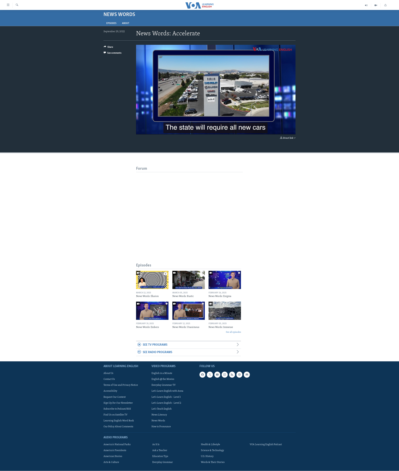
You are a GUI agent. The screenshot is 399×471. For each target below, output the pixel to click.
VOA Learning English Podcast (266, 444)
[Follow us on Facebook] (202, 375)
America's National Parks (117, 444)
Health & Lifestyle (210, 444)
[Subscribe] (247, 375)
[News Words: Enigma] (225, 280)
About (125, 23)
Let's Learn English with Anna (167, 391)
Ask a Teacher (159, 450)
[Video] (376, 5)
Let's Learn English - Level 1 (166, 397)
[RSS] (232, 375)
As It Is (155, 444)
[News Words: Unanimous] (188, 311)
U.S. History (207, 456)
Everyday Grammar (162, 462)
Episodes (111, 23)
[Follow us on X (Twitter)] (210, 375)
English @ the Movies (162, 379)
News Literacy (159, 415)
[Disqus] (189, 211)
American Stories (112, 456)
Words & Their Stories (213, 462)
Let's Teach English (161, 409)
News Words (158, 421)
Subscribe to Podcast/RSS (117, 409)
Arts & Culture (111, 462)
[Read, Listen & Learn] (385, 5)
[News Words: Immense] (225, 311)
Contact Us (109, 379)
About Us (108, 373)
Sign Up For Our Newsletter (118, 403)
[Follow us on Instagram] (225, 375)
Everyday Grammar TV (163, 385)
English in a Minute (161, 373)
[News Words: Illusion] (152, 280)
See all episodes (233, 332)
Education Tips (160, 456)
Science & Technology (212, 450)
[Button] (108, 48)
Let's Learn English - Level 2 (166, 403)
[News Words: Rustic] (188, 280)
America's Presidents (114, 450)
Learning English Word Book (118, 421)
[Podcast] (239, 375)
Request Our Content (114, 397)
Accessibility (110, 391)
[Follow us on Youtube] (217, 375)
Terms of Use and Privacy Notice (120, 385)
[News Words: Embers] (152, 311)
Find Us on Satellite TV (115, 415)
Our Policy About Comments (118, 426)
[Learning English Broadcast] (366, 5)
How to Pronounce (161, 426)
